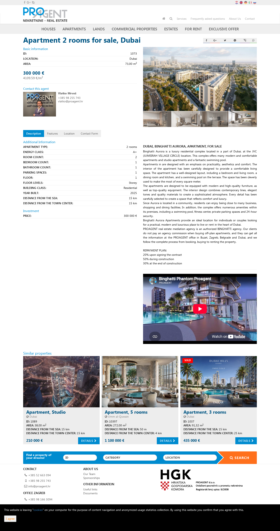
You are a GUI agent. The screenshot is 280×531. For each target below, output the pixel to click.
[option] (157, 119)
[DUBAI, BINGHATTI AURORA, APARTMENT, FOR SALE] (200, 79)
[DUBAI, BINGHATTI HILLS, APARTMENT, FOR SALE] (61, 381)
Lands (99, 28)
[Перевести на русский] (255, 2)
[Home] (163, 19)
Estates (171, 28)
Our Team (89, 474)
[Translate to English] (241, 2)
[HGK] (200, 479)
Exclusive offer (224, 28)
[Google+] (215, 40)
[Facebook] (206, 40)
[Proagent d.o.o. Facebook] (24, 2)
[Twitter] (225, 40)
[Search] (171, 19)
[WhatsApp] (253, 40)
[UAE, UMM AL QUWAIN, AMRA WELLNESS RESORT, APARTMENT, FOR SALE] (140, 381)
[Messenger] (235, 40)
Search (241, 457)
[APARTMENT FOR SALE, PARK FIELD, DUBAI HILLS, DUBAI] (218, 381)
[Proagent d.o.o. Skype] (32, 2)
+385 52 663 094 (39, 475)
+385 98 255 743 (69, 98)
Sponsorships (91, 478)
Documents (90, 493)
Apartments (74, 28)
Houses (48, 28)
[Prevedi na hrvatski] (237, 2)
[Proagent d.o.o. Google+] (28, 2)
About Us (235, 19)
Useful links (90, 489)
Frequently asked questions (208, 19)
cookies (38, 510)
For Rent (193, 28)
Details (87, 441)
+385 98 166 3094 (40, 499)
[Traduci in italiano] (250, 2)
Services (182, 19)
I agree (10, 519)
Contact (250, 19)
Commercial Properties (134, 28)
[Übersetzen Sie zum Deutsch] (246, 2)
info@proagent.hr (39, 486)
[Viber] (245, 40)
